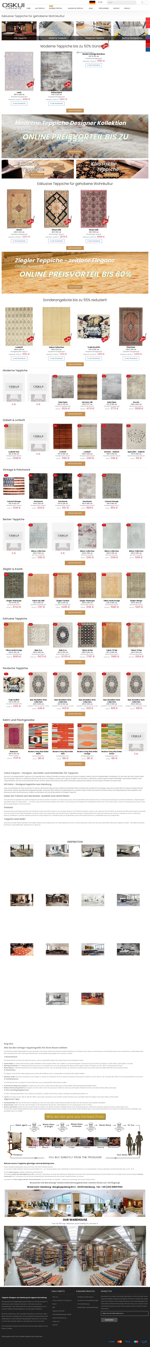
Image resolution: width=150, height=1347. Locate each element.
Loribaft (19, 347)
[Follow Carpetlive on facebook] (8, 1292)
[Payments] (127, 1343)
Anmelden (146, 3)
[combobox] (116, 3)
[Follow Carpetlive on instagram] (12, 1292)
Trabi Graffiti (93, 347)
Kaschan (131, 347)
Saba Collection (56, 347)
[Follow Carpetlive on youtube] (16, 1292)
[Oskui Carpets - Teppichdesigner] (13, 6)
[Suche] (134, 3)
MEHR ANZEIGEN (37, 175)
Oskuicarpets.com (7, 1336)
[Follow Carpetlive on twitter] (4, 1292)
